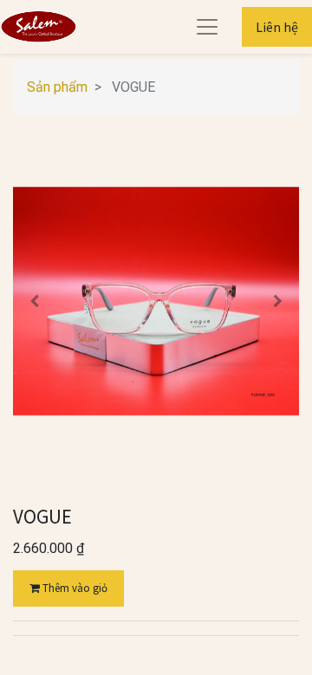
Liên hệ (277, 26)
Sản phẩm (57, 87)
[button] (34, 301)
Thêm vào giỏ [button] (73, 588)
